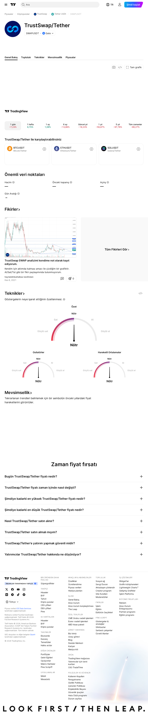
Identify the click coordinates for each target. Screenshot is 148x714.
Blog (70, 640)
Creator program (103, 590)
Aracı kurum (73, 603)
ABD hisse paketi (76, 624)
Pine (43, 611)
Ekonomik (45, 636)
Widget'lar (124, 581)
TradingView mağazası (79, 658)
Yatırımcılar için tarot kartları (77, 662)
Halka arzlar (46, 645)
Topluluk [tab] (26, 57)
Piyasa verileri (74, 587)
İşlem (98, 606)
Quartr (32, 634)
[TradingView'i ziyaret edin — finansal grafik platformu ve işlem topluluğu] (16, 111)
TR (111, 4)
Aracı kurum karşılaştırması (80, 606)
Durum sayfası (75, 698)
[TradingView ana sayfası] (13, 5)
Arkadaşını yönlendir (105, 587)
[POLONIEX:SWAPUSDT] (7, 255)
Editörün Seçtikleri (104, 612)
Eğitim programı (126, 615)
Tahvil (43, 599)
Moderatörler (102, 597)
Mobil (43, 676)
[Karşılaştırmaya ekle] (44, 149)
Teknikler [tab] (39, 57)
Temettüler (46, 642)
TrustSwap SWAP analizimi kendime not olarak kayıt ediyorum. (37, 262)
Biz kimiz (72, 633)
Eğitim (98, 609)
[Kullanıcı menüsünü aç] (120, 5)
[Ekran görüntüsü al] (113, 67)
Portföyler (45, 654)
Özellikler (72, 581)
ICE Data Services (23, 608)
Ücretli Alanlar (102, 633)
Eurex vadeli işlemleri (78, 621)
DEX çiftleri (46, 608)
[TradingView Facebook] (12, 589)
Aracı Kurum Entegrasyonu (125, 607)
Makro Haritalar (48, 664)
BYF (43, 595)
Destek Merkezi (75, 643)
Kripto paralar (47, 602)
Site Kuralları (101, 594)
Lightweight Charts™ (128, 587)
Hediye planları (75, 590)
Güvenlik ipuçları (76, 692)
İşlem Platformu (126, 594)
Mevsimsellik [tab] (55, 57)
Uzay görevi (74, 636)
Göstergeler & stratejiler (102, 622)
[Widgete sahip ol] (120, 67)
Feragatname (74, 679)
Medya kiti (73, 649)
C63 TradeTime (75, 667)
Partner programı (127, 612)
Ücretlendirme (75, 584)
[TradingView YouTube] (18, 589)
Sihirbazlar (101, 627)
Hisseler (44, 592)
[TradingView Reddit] (24, 595)
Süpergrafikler (47, 583)
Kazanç (44, 639)
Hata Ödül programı (77, 695)
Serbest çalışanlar (104, 630)
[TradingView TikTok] (18, 595)
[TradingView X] (7, 589)
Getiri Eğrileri (47, 657)
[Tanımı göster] (13, 182)
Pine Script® (46, 667)
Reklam (122, 603)
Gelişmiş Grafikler (127, 590)
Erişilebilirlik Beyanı (77, 689)
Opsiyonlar (46, 660)
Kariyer (71, 646)
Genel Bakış (73, 599)
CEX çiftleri (46, 605)
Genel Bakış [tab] (11, 57)
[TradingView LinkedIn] (7, 595)
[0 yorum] (62, 278)
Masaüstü (45, 679)
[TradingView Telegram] (12, 595)
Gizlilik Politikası (75, 682)
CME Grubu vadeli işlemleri (80, 618)
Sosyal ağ (100, 581)
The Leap (72, 609)
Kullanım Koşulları (76, 676)
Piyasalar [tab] (71, 57)
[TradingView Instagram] (24, 589)
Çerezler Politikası (76, 686)
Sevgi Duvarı (102, 584)
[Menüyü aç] (6, 5)
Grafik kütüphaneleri (128, 584)
